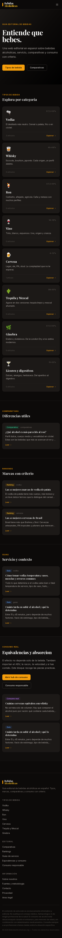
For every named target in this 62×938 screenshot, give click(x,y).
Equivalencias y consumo (14, 860)
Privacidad (7, 893)
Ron (4, 814)
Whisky (5, 810)
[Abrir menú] (57, 4)
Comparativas (37, 67)
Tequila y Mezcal (10, 828)
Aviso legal (7, 897)
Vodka (5, 805)
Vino (4, 819)
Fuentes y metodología (13, 883)
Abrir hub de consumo (16, 677)
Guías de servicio (10, 856)
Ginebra (6, 833)
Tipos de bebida (13, 67)
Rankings (6, 851)
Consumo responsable (16, 685)
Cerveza (6, 824)
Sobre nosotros (9, 879)
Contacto (6, 888)
